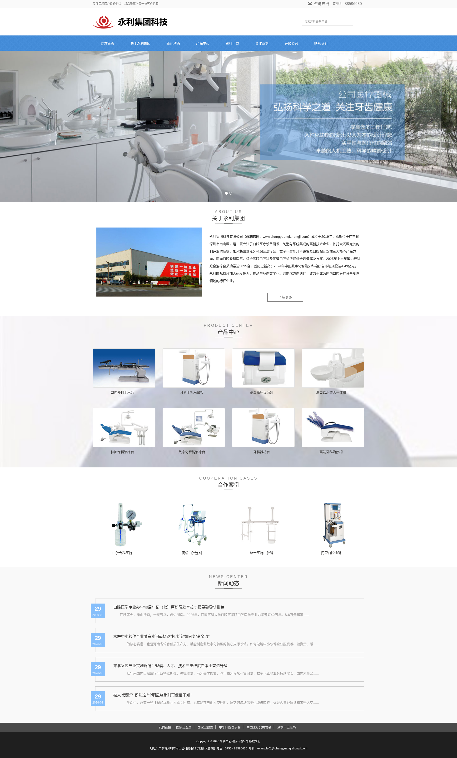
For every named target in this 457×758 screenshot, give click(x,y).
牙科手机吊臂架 (192, 392)
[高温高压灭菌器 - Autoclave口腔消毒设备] (263, 368)
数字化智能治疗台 (192, 452)
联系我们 (321, 43)
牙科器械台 (261, 452)
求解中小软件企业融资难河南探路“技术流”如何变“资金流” (161, 636)
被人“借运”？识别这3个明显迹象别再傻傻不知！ (153, 695)
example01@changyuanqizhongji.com (282, 748)
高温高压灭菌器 (261, 392)
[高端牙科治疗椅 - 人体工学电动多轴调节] (333, 427)
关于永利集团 (140, 43)
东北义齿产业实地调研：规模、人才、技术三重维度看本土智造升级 (170, 666)
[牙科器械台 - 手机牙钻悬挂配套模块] (263, 427)
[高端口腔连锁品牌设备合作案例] (194, 524)
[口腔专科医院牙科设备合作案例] (124, 524)
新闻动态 (173, 43)
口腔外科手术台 (122, 392)
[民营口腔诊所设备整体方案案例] (333, 524)
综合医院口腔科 (261, 553)
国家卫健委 (205, 727)
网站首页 (107, 43)
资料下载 (232, 43)
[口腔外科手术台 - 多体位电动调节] (124, 368)
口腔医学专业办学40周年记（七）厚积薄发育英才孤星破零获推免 (168, 607)
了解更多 (285, 297)
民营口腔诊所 (331, 553)
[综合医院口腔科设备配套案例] (263, 524)
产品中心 (202, 43)
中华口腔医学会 (230, 727)
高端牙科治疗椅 (331, 452)
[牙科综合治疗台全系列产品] (228, 126)
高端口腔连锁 (192, 553)
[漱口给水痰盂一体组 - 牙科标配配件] (333, 368)
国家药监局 (184, 727)
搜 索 (358, 21)
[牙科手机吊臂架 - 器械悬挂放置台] (194, 368)
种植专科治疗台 (122, 452)
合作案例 (261, 43)
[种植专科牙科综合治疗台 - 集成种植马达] (124, 427)
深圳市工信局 (286, 727)
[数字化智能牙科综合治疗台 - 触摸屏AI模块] (194, 427)
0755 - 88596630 (236, 748)
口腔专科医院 (122, 553)
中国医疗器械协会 (259, 727)
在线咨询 (291, 43)
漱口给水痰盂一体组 (331, 392)
